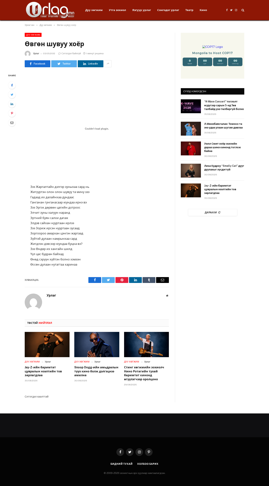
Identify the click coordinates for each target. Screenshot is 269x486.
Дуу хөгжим (94, 10)
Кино (203, 10)
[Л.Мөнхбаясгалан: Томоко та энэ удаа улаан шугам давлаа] (191, 129)
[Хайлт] (242, 10)
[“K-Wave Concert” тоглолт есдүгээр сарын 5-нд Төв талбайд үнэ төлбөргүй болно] (191, 106)
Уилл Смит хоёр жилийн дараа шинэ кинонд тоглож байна (222, 147)
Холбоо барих (147, 464)
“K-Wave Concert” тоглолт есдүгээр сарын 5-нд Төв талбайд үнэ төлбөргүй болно (224, 105)
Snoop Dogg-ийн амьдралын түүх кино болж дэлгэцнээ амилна (96, 371)
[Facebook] (12, 85)
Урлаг (36, 53)
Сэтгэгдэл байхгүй (71, 53)
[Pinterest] (12, 113)
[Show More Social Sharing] (108, 63)
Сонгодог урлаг (168, 10)
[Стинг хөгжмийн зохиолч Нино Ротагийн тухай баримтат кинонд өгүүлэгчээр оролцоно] (146, 344)
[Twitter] (12, 94)
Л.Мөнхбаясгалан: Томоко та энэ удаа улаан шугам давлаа (223, 125)
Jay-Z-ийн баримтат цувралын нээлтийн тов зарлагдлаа (43, 371)
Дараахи (211, 212)
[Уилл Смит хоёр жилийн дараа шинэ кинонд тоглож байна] (191, 148)
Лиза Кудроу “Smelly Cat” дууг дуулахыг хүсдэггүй (224, 167)
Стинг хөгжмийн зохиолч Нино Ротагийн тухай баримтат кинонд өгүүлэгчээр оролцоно (144, 373)
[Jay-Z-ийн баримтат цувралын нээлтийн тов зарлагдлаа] (47, 344)
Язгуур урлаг (141, 10)
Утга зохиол (117, 10)
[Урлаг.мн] (50, 10)
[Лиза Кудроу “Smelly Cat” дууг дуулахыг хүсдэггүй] (191, 171)
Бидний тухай (122, 464)
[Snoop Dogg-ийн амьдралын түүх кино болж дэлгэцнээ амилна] (96, 344)
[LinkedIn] (12, 104)
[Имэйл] (12, 122)
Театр (189, 10)
